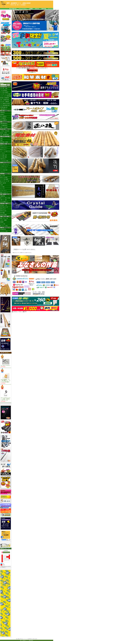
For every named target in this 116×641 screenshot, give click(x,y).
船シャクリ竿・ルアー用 (4, 181)
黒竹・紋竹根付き (3, 116)
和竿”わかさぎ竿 (3, 210)
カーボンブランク (3, 190)
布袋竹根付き (2, 112)
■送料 (26, 312)
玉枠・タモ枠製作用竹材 (4, 99)
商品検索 (1, 83)
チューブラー (2, 188)
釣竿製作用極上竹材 (3, 107)
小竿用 (1, 184)
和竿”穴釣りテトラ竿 (4, 207)
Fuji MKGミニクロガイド (5, 365)
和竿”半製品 (2, 212)
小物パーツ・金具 (3, 199)
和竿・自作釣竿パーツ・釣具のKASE (19, 3)
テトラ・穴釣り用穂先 (4, 179)
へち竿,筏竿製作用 (3, 90)
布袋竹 (1, 140)
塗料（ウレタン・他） (4, 218)
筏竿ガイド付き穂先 (3, 177)
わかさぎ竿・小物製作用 (4, 101)
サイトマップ (50, 8)
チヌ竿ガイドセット (3, 147)
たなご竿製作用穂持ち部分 (5, 105)
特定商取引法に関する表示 (32, 638)
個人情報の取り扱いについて (21, 638)
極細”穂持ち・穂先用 (4, 142)
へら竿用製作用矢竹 (3, 125)
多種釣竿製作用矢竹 (3, 123)
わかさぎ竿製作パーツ (4, 201)
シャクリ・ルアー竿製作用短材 (5, 95)
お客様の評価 (43, 8)
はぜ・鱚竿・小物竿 (3, 88)
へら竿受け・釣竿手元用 (4, 130)
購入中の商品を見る (13, 8)
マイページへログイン (23, 8)
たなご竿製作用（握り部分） (5, 103)
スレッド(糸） (2, 223)
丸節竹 (1, 138)
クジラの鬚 (2, 186)
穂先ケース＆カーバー (4, 192)
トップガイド (2, 153)
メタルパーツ (2, 171)
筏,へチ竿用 (2, 175)
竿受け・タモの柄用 (3, 127)
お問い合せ (37, 8)
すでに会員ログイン (32, 72)
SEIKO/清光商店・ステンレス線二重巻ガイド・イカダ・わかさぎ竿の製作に (5, 380)
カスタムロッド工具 (3, 231)
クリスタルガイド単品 (4, 160)
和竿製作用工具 (3, 229)
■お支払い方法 (16, 312)
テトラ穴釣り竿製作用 (4, 92)
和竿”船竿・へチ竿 (3, 205)
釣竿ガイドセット (3, 145)
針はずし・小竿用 (3, 132)
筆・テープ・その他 (3, 225)
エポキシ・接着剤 (3, 220)
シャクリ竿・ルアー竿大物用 (5, 94)
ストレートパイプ (3, 168)
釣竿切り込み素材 (3, 214)
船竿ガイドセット (3, 149)
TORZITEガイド (3, 158)
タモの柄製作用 (3, 118)
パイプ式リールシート (4, 166)
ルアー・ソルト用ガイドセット (5, 151)
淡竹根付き (2, 114)
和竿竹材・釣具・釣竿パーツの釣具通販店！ (16, 4)
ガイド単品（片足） (3, 155)
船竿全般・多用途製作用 (4, 97)
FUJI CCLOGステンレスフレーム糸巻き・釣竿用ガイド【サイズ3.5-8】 (5, 399)
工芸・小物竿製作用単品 (4, 134)
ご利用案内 (31, 8)
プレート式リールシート (4, 164)
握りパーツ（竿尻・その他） (5, 197)
